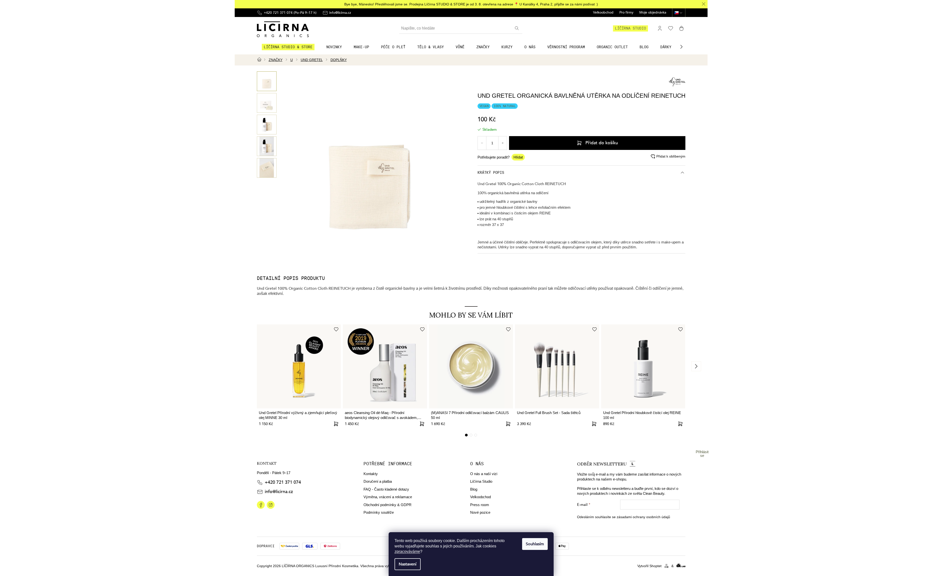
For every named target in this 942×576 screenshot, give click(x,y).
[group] (267, 81)
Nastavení (407, 564)
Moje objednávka (652, 13)
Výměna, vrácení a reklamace (388, 497)
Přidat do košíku (601, 143)
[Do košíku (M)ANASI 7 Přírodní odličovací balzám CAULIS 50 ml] (508, 424)
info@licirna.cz (279, 492)
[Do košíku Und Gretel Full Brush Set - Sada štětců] (594, 424)
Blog (473, 489)
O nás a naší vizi (483, 474)
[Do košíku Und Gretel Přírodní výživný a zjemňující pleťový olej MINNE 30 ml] (336, 424)
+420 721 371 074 (283, 482)
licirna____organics (271, 505)
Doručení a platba (378, 481)
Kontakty (371, 474)
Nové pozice (480, 512)
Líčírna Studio (481, 481)
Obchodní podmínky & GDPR (388, 505)
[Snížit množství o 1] (482, 143)
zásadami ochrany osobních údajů (643, 517)
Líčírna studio (630, 28)
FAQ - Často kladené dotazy (386, 489)
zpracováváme (407, 551)
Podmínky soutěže (379, 512)
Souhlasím (535, 544)
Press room (479, 505)
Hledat (517, 28)
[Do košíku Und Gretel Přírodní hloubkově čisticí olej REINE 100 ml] (680, 424)
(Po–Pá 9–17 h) (290, 12)
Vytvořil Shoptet (649, 566)
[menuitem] (288, 47)
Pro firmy (626, 13)
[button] (681, 47)
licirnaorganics (261, 505)
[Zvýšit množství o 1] (502, 143)
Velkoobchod (603, 13)
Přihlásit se (702, 454)
